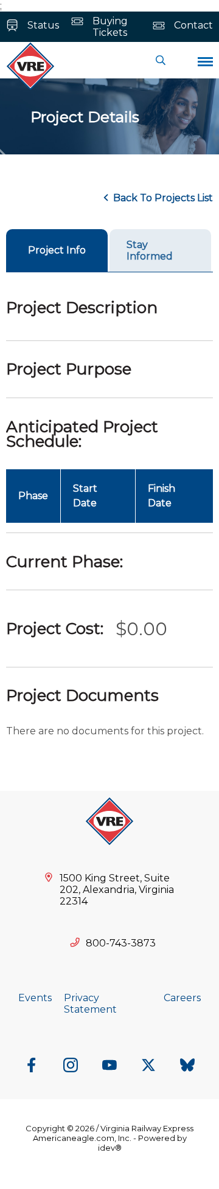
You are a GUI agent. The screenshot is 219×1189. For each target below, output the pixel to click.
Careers (182, 998)
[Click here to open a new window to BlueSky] (187, 1066)
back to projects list (163, 198)
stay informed (150, 250)
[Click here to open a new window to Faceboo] (31, 1066)
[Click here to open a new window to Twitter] (148, 1066)
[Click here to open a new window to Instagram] (70, 1066)
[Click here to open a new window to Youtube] (109, 1066)
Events (35, 998)
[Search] (160, 60)
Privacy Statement (90, 1003)
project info (57, 250)
